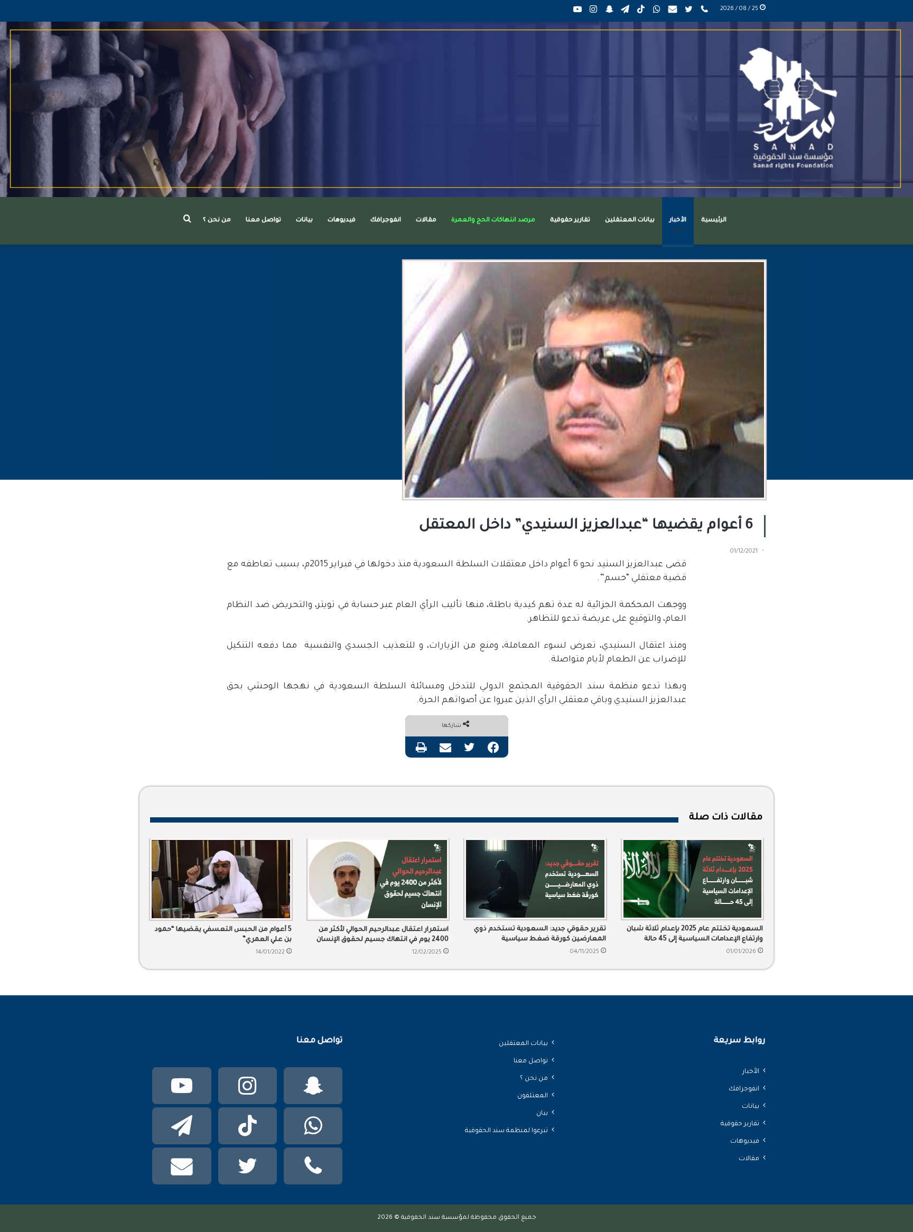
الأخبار (677, 220)
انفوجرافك (385, 220)
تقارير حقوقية (570, 220)
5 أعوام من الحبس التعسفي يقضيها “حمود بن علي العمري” (223, 935)
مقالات (426, 220)
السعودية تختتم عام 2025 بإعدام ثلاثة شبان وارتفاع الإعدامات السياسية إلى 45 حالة (695, 934)
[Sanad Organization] (456, 109)
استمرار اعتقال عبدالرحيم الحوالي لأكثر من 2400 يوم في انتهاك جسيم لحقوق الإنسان (382, 935)
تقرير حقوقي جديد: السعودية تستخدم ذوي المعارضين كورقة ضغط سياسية (540, 934)
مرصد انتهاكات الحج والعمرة (493, 220)
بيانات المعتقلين (630, 220)
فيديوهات (342, 220)
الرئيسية (713, 220)
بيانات (304, 220)
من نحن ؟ (217, 220)
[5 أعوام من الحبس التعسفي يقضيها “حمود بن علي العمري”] (221, 879)
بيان (542, 1113)
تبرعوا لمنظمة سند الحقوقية (506, 1131)
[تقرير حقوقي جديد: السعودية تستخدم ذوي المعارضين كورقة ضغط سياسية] (535, 878)
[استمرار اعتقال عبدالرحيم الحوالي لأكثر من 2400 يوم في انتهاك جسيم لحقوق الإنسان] (378, 879)
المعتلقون (532, 1096)
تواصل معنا (263, 220)
